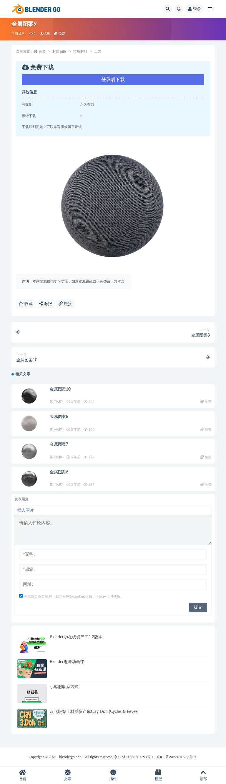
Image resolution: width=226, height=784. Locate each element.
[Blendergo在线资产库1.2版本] (32, 643)
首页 (42, 51)
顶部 (203, 779)
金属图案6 (59, 472)
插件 (113, 779)
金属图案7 (59, 444)
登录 (197, 9)
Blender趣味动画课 (67, 662)
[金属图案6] (29, 479)
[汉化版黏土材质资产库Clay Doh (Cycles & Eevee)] (32, 718)
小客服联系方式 (64, 687)
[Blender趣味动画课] (32, 668)
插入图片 (25, 511)
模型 (158, 779)
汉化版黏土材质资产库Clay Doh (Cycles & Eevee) (94, 712)
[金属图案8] (29, 423)
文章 (67, 779)
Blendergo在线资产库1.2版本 (76, 637)
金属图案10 (60, 389)
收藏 (28, 304)
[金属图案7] (29, 451)
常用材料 (18, 33)
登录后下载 (113, 79)
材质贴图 (59, 51)
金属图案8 (59, 417)
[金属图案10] (29, 396)
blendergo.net (70, 757)
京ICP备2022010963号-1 (134, 757)
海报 (47, 304)
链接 (67, 304)
